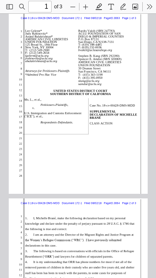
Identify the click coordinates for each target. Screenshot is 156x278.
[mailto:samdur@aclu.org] (90, 83)
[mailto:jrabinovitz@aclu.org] (39, 58)
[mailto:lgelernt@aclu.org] (37, 55)
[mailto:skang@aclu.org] (89, 81)
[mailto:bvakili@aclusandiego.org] (95, 50)
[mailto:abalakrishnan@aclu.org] (42, 61)
